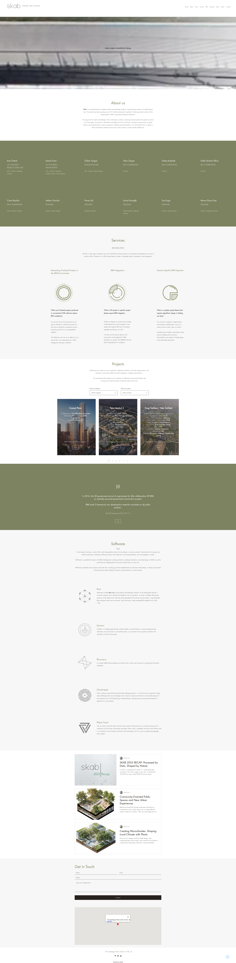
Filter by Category (95, 388)
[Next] (131, 461)
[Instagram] (118, 956)
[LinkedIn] (121, 956)
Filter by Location (126, 388)
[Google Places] (115, 956)
